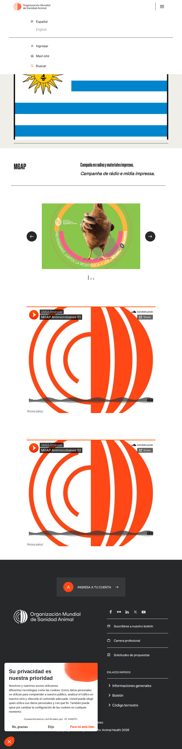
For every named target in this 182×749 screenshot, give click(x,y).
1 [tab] (88, 277)
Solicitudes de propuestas (132, 655)
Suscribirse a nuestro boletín (133, 626)
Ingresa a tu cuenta (94, 587)
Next (150, 236)
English (41, 29)
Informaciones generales (131, 685)
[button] (9, 741)
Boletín (117, 695)
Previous (32, 236)
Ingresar (42, 46)
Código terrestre (125, 705)
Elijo (51, 727)
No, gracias (20, 727)
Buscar (41, 66)
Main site (42, 56)
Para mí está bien (82, 727)
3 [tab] (93, 279)
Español (42, 21)
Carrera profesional (127, 640)
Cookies (97, 722)
